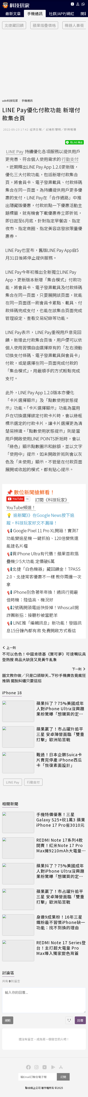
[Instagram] (36, 1067)
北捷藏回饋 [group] (14, 25)
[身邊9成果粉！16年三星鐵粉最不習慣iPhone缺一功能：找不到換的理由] (18, 925)
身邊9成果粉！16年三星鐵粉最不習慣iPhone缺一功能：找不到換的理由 (60, 922)
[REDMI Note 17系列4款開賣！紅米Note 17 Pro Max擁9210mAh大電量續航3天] (18, 848)
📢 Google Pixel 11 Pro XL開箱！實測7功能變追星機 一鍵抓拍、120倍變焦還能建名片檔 (42, 538)
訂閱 (63, 1077)
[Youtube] (72, 4)
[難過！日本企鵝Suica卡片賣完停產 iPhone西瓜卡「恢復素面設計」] (18, 762)
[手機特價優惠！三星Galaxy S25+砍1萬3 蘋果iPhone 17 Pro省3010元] (18, 822)
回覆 (80, 1020)
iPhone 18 (12, 692)
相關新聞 (10, 803)
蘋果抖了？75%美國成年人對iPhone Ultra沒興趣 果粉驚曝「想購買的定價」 (61, 708)
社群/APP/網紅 (61, 13)
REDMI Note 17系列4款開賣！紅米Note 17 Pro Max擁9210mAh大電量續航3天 (61, 845)
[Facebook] (28, 1067)
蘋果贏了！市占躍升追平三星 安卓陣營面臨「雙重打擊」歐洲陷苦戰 (60, 734)
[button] (78, 4)
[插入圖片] (69, 1020)
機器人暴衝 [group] (74, 25)
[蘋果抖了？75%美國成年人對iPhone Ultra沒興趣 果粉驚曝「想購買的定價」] (18, 711)
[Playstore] (52, 1067)
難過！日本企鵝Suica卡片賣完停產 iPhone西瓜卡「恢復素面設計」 (59, 760)
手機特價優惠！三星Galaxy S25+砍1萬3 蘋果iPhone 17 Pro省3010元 (60, 820)
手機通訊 (35, 13)
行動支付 (33, 782)
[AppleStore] (60, 1067)
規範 (8, 1020)
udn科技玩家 (10, 101)
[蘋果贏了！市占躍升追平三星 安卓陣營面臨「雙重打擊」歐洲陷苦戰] (18, 737)
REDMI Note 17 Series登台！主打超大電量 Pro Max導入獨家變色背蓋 (61, 948)
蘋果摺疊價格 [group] (44, 25)
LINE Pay (12, 782)
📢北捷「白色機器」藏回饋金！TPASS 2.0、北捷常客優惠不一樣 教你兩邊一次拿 (43, 576)
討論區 (8, 972)
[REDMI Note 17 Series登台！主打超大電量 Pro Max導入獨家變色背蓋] (18, 950)
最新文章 (13, 13)
